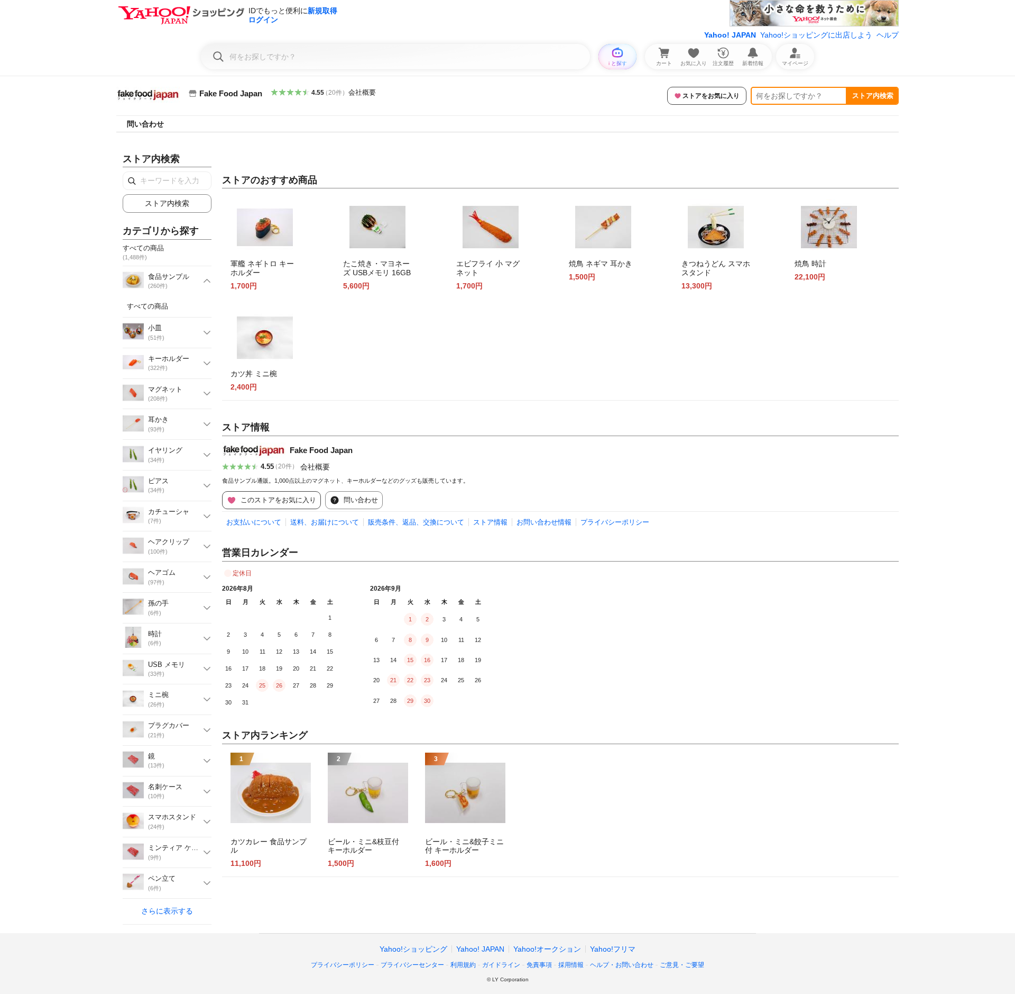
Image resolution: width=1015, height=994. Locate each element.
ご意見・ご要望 (682, 965)
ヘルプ (887, 35)
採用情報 (571, 965)
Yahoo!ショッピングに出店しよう (816, 35)
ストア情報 (490, 522)
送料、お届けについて (324, 522)
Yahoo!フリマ (612, 949)
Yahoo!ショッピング (413, 949)
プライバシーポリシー (614, 522)
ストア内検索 (872, 96)
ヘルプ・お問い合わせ (621, 965)
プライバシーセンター (412, 965)
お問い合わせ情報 (543, 522)
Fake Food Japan (321, 450)
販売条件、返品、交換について (416, 522)
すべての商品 (147, 306)
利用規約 (463, 965)
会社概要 (362, 92)
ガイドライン (501, 965)
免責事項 (539, 965)
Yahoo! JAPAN (730, 35)
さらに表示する (167, 911)
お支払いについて (253, 522)
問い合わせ (145, 124)
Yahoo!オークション (547, 949)
